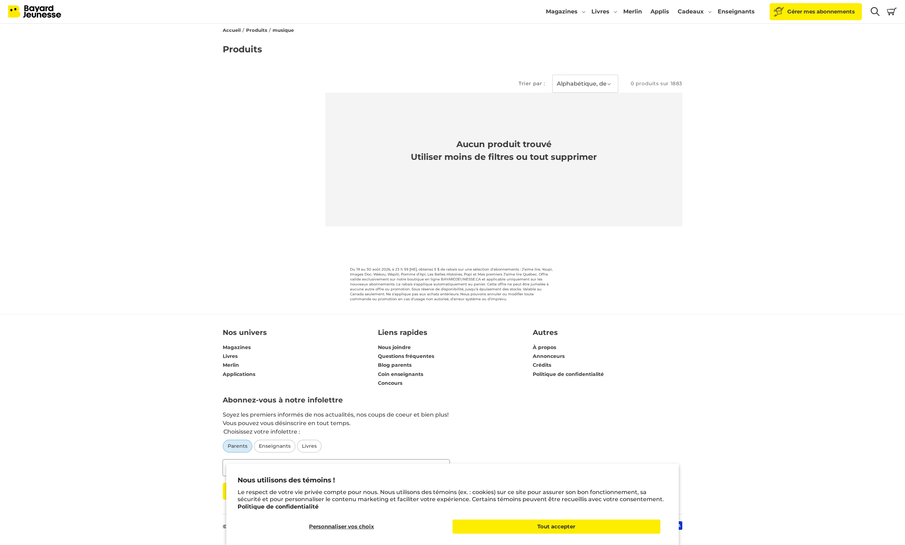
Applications (239, 374)
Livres (230, 356)
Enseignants (275, 446)
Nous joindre (394, 347)
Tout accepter (556, 526)
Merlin (231, 365)
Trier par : (532, 83)
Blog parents (394, 365)
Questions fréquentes (406, 356)
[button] (564, 11)
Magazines (237, 347)
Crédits (542, 365)
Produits (256, 30)
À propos (544, 347)
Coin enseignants (400, 374)
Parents (237, 446)
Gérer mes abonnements (821, 11)
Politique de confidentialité (278, 506)
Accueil (232, 30)
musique (283, 30)
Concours (390, 383)
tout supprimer (563, 157)
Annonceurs (549, 356)
